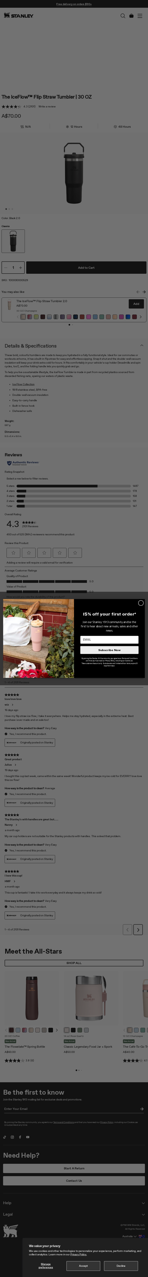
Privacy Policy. (78, 1254)
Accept (83, 1266)
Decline (121, 1266)
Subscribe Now (109, 649)
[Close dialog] (141, 603)
